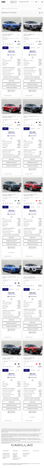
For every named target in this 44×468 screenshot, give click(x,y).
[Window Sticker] (19, 44)
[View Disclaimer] (12, 44)
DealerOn (11, 463)
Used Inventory (6, 454)
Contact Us (25, 454)
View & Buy (11, 80)
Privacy (18, 463)
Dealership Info (26, 453)
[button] (20, 24)
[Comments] (18, 44)
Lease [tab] (17, 47)
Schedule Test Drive (11, 87)
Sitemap (15, 463)
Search (39, 8)
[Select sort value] (41, 13)
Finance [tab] (11, 47)
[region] (11, 69)
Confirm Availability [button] (11, 84)
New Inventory (6, 453)
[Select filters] (39, 12)
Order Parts (16, 459)
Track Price (12, 54)
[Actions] (19, 35)
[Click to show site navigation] (42, 2)
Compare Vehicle (7, 95)
